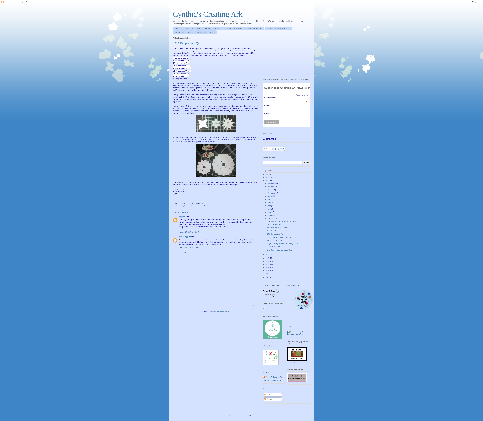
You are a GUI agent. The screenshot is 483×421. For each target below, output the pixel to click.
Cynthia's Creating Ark (208, 14)
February (271, 215)
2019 (268, 255)
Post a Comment (182, 252)
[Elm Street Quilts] (303, 309)
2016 (268, 264)
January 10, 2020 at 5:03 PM (189, 247)
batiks (181, 206)
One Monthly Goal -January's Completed (281, 221)
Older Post (253, 306)
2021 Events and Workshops (233, 29)
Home (177, 29)
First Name (268, 105)
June (270, 203)
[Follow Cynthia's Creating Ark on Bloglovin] (274, 150)
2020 (268, 181)
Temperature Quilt (201, 206)
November (271, 187)
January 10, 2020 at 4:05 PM (189, 232)
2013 (268, 274)
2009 (268, 277)
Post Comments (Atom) (220, 312)
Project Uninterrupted (255, 29)
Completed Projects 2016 (184, 32)
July (269, 199)
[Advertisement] (216, 280)
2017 (268, 261)
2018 (268, 258)
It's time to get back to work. (277, 228)
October (271, 190)
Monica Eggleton (185, 237)
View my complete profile (272, 380)
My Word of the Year (274, 240)
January (271, 218)
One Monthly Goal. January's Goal (279, 250)
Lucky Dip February (274, 224)
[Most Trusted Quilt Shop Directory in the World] (298, 334)
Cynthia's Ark (189, 206)
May (269, 206)
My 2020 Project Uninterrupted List (279, 247)
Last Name (268, 113)
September (272, 193)
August (270, 196)
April (269, 209)
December (271, 183)
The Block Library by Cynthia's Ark (278, 29)
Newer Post (179, 306)
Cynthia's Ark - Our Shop (192, 29)
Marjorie (182, 217)
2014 (268, 271)
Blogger (252, 416)
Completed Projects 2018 (206, 32)
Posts (268, 395)
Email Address (285, 98)
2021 (268, 177)
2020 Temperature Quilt (275, 234)
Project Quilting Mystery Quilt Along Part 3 (282, 237)
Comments (270, 399)
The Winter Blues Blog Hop (277, 231)
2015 (268, 268)
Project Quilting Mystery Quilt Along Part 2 (282, 244)
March (270, 212)
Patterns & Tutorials (212, 29)
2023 (268, 174)
